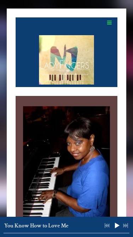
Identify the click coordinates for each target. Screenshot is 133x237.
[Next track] (125, 225)
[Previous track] (107, 225)
